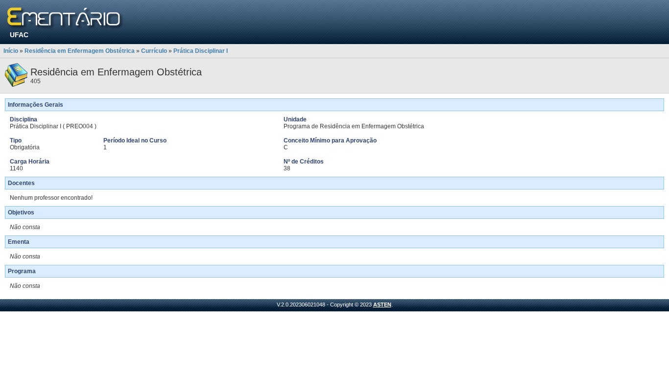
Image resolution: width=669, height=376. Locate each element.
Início (10, 50)
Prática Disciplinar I (200, 50)
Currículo (154, 50)
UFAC (19, 35)
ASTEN (382, 304)
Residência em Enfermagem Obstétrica (79, 50)
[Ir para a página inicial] (65, 18)
